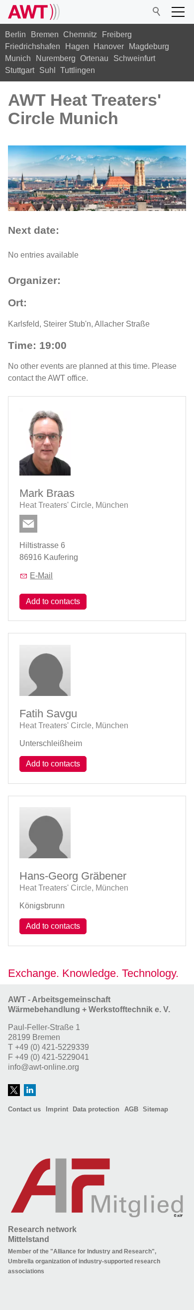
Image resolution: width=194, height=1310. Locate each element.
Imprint (57, 1109)
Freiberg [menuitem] (117, 34)
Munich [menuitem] (18, 58)
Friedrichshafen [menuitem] (32, 46)
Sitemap (155, 1109)
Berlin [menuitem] (15, 34)
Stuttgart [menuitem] (19, 70)
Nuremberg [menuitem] (56, 58)
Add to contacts (53, 601)
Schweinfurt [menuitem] (134, 58)
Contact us (24, 1109)
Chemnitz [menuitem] (80, 34)
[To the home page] (34, 12)
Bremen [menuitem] (45, 34)
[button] (178, 12)
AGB (131, 1109)
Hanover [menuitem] (109, 46)
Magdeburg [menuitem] (149, 46)
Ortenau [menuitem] (94, 58)
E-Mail (41, 575)
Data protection (96, 1109)
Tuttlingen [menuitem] (77, 70)
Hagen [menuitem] (77, 46)
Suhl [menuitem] (47, 70)
